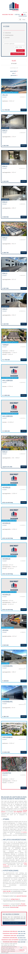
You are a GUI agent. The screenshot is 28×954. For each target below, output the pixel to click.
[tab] (14, 60)
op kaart (20, 50)
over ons (17, 14)
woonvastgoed (23, 16)
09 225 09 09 (20, 935)
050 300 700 (21, 931)
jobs (24, 14)
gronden (7, 37)
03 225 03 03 (23, 940)
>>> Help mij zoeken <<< (14, 923)
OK (21, 947)
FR (26, 12)
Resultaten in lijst (17, 54)
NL (24, 12)
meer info (22, 950)
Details (23, 110)
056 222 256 (21, 933)
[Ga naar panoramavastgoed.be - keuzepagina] (14, 6)
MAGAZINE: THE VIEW (7, 14)
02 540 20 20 (21, 937)
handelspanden (9, 35)
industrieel (8, 32)
